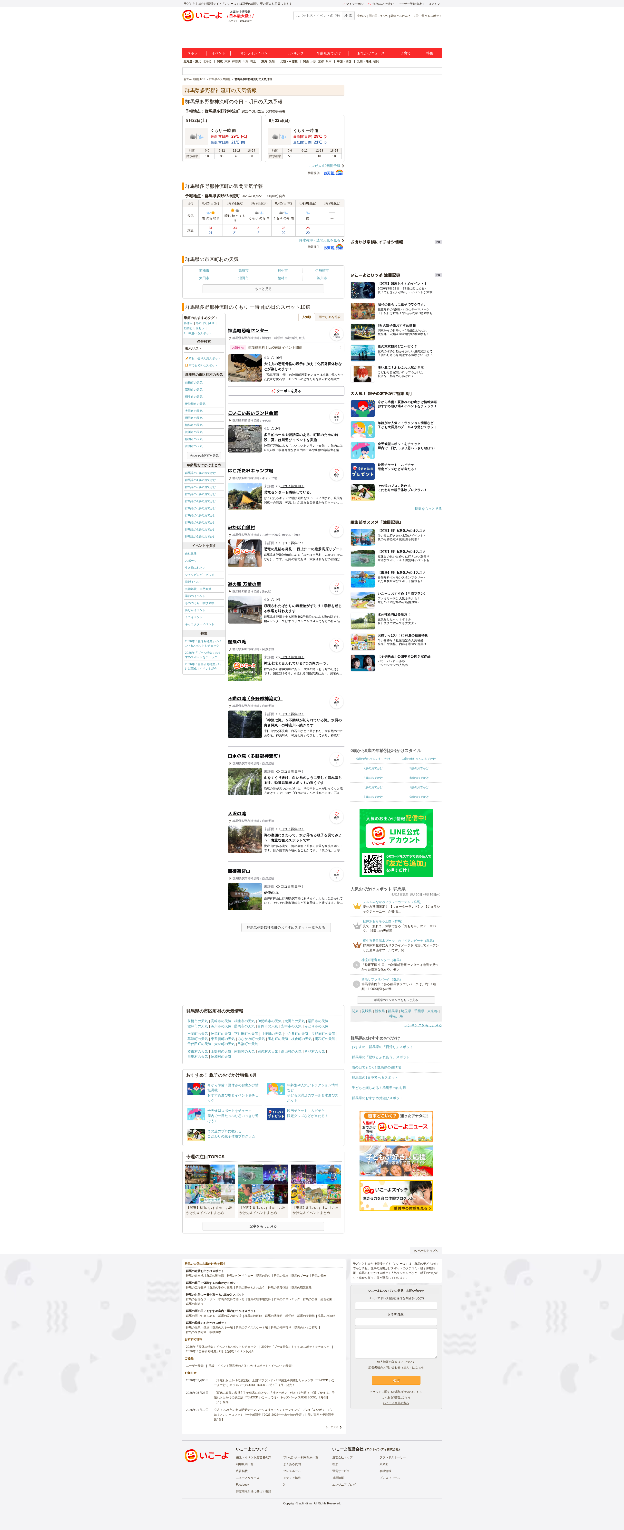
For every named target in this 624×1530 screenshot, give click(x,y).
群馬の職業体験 (301, 1287)
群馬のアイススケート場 (252, 1327)
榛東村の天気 (197, 1051)
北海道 (207, 61)
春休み (361, 16)
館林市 (283, 278)
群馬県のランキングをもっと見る (396, 1000)
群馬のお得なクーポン (200, 1299)
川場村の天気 (197, 1056)
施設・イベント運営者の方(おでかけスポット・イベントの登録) (250, 1365)
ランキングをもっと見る (423, 1025)
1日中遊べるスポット (428, 16)
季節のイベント (195, 596)
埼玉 (253, 61)
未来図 (384, 1464)
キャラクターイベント (199, 624)
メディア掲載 (292, 1478)
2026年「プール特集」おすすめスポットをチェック (203, 655)
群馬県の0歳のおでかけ (200, 473)
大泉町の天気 (224, 1044)
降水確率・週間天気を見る (319, 240)
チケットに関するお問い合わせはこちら (396, 1392)
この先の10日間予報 (324, 166)
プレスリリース (390, 1478)
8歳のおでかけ (373, 797)
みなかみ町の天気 (251, 1039)
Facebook (242, 1484)
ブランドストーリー (393, 1457)
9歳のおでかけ (419, 797)
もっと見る (332, 1426)
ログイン (434, 4)
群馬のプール (300, 1275)
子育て (405, 53)
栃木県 (380, 1011)
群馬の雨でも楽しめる (200, 1316)
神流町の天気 (221, 1034)
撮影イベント (194, 582)
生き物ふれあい (195, 567)
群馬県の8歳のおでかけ (200, 529)
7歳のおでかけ (419, 787)
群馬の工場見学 (196, 1287)
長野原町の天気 (323, 1034)
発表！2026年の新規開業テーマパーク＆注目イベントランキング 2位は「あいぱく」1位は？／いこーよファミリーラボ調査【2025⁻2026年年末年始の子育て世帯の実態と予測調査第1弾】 (274, 1414)
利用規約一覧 (245, 1464)
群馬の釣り (263, 1275)
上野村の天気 (221, 1051)
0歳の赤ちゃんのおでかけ (373, 758)
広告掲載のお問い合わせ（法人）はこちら (396, 1367)
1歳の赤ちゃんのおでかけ (419, 758)
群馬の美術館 (306, 1316)
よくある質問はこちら (396, 1397)
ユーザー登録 (195, 1365)
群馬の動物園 (215, 1275)
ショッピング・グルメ (199, 575)
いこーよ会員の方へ (396, 1403)
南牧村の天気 (244, 1051)
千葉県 (419, 1011)
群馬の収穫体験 (278, 1287)
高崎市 (243, 270)
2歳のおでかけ (373, 768)
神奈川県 (396, 1016)
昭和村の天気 (221, 1056)
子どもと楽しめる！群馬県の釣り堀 (379, 1088)
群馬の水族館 (326, 1316)
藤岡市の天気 (194, 439)
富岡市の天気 (194, 446)
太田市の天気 (194, 411)
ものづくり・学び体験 (199, 603)
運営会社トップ (342, 1457)
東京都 (432, 1011)
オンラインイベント (255, 53)
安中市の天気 (291, 1026)
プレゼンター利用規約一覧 (300, 1457)
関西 (306, 61)
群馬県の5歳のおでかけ (200, 508)
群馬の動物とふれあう (250, 1287)
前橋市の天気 (194, 382)
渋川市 (322, 278)
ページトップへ (428, 1250)
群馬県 (393, 1011)
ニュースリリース (247, 1478)
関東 (220, 61)
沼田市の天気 (194, 418)
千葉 (245, 61)
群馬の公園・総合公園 (317, 1299)
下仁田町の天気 (246, 1034)
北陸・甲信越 (289, 61)
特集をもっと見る (428, 508)
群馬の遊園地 (195, 1275)
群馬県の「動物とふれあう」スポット (381, 1057)
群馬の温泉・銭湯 (197, 1327)
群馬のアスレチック (287, 1299)
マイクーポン (355, 4)
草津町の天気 (197, 1039)
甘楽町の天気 (271, 1034)
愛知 (272, 61)
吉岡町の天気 (197, 1034)
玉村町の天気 (278, 1039)
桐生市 (283, 270)
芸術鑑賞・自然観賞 (198, 589)
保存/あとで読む (383, 4)
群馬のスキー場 (222, 1327)
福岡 (376, 61)
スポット (194, 53)
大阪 (313, 61)
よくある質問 (292, 1464)
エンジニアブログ (344, 1484)
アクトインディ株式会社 (382, 1449)
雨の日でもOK (378, 16)
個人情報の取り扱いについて (396, 1362)
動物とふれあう (400, 16)
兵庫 (329, 61)
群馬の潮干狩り (281, 1327)
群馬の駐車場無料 (259, 1299)
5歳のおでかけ (419, 777)
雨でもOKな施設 (330, 317)
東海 (264, 61)
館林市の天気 (194, 425)
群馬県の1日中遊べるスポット (375, 1077)
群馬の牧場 (281, 1275)
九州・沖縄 (364, 61)
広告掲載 (242, 1471)
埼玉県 (406, 1011)
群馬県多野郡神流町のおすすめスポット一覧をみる (286, 927)
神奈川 (236, 61)
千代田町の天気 (199, 1044)
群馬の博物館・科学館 (279, 1316)
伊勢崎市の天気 (195, 403)
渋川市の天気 (194, 432)
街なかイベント (195, 610)
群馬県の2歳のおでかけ (200, 487)
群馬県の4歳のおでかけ (200, 501)
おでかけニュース (371, 53)
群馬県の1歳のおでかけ (200, 480)
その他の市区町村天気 (204, 455)
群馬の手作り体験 (221, 1287)
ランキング (295, 53)
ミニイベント (194, 617)
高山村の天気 (291, 1051)
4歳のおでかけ (373, 777)
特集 (429, 53)
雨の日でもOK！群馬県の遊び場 (376, 1067)
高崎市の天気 (194, 389)
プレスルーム (292, 1471)
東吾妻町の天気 (223, 1039)
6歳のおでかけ (373, 787)
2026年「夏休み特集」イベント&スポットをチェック (203, 643)
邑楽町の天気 (248, 1044)
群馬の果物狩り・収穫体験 (203, 1332)
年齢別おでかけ (329, 53)
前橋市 (204, 270)
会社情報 (385, 1471)
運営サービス (341, 1471)
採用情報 (338, 1478)
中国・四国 (344, 61)
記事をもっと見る (263, 1226)
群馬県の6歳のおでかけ (200, 515)
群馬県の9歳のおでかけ (200, 536)
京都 (321, 61)
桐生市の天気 (194, 396)
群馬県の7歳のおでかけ (200, 522)
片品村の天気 (314, 1051)
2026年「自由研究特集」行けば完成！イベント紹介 (203, 666)
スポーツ (191, 560)
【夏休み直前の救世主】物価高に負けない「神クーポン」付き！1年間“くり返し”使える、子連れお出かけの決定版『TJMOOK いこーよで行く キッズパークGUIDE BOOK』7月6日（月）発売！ (274, 1397)
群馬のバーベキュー (240, 1275)
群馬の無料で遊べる (231, 1299)
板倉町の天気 (301, 1039)
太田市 (204, 278)
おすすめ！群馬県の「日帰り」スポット (382, 1047)
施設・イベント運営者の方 (253, 1457)
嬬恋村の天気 (268, 1051)
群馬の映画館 (253, 1316)
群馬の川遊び (195, 1304)
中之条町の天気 (296, 1034)
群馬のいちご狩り (306, 1327)
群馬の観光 (319, 1275)
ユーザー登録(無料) (411, 4)
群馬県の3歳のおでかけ (200, 494)
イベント (218, 53)
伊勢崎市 (322, 270)
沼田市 (243, 278)
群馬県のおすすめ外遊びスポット (377, 1098)
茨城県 (366, 1011)
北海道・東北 (192, 61)
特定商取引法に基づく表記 (253, 1491)
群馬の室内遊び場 (230, 1316)
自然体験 (191, 553)
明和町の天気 (325, 1039)
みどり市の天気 (316, 1026)
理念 (335, 1464)
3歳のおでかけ (419, 768)
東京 (227, 61)
